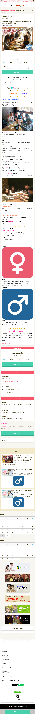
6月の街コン (12, 10)
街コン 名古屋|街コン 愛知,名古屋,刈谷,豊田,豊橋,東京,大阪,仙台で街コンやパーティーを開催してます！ (17, 6)
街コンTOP (4, 647)
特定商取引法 (5, 672)
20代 (4, 25)
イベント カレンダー (7, 668)
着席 (11, 25)
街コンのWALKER (14, 706)
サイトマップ (5, 663)
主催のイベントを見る (7, 343)
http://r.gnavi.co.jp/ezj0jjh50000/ (11, 381)
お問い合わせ (5, 659)
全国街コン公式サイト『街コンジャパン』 (12, 680)
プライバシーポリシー (7, 676)
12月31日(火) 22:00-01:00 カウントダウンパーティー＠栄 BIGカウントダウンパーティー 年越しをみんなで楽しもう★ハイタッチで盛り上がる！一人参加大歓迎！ (22, 458)
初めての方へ (5, 655)
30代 (7, 25)
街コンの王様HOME (5, 10)
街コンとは (4, 651)
